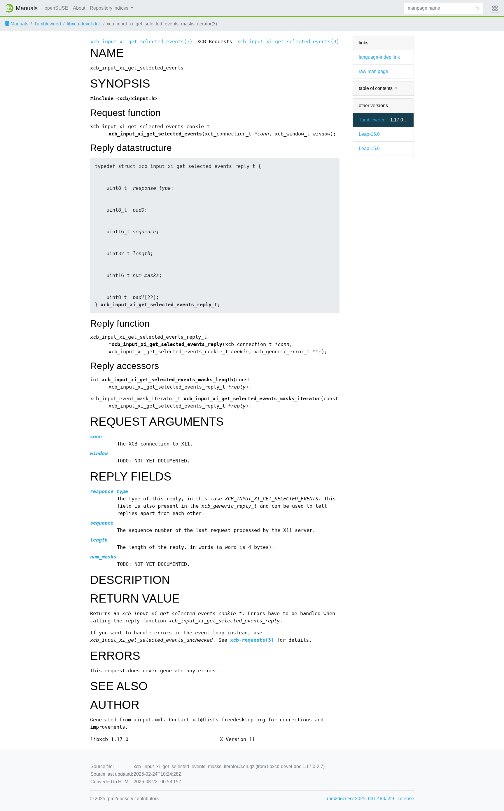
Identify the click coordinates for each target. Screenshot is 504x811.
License (406, 798)
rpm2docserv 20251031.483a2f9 (360, 798)
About (79, 8)
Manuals (18, 23)
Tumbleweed (47, 23)
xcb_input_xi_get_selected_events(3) (141, 41)
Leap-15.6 (369, 148)
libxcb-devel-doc (84, 23)
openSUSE (56, 8)
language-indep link (379, 57)
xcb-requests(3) (252, 640)
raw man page (373, 71)
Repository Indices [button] (110, 8)
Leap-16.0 (369, 134)
